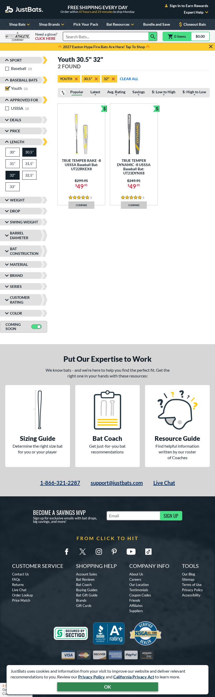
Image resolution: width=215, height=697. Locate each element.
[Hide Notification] (211, 46)
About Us (136, 574)
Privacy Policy (91, 676)
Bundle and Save (156, 24)
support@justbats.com (117, 483)
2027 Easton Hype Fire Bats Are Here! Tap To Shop (104, 47)
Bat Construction (24, 251)
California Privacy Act (133, 676)
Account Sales (86, 574)
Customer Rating (20, 299)
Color (16, 313)
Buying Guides (87, 590)
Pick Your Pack (85, 24)
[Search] (152, 36)
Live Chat (164, 483)
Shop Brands (49, 24)
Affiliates (136, 605)
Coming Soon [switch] (13, 326)
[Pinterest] (114, 551)
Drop (15, 211)
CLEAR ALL (129, 78)
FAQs (16, 579)
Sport (16, 60)
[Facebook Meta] (66, 551)
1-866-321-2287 (60, 483)
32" (106, 78)
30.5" (88, 78)
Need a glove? (46, 36)
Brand (16, 275)
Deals (15, 120)
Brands (81, 600)
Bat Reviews (85, 579)
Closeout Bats (195, 24)
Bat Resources (118, 24)
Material (19, 264)
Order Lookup (22, 595)
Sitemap (188, 579)
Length (17, 142)
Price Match (21, 600)
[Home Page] (24, 9)
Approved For (24, 100)
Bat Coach (84, 585)
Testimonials (138, 590)
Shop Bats (17, 24)
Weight (17, 200)
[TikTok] (148, 551)
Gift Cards (84, 605)
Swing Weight (24, 222)
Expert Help (193, 12)
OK (107, 687)
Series (16, 286)
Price (15, 131)
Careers (135, 579)
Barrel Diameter (19, 235)
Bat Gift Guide (87, 595)
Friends (134, 600)
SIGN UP (171, 515)
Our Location (139, 585)
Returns (18, 585)
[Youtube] (131, 551)
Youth (66, 78)
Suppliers (136, 611)
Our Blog (188, 574)
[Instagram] (99, 551)
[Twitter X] (82, 551)
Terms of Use (192, 585)
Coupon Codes (140, 595)
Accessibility (191, 595)
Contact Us (20, 574)
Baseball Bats (23, 80)
